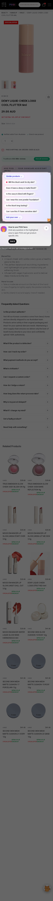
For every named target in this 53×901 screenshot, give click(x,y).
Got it (12, 241)
